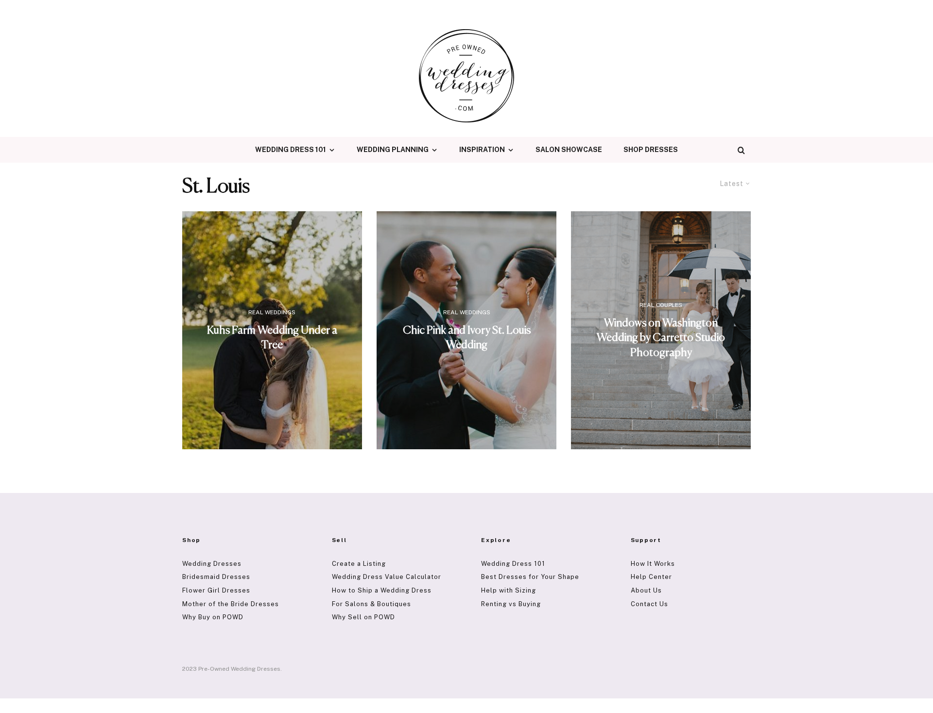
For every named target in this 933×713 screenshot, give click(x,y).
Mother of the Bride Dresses (230, 604)
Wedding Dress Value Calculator (386, 576)
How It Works (653, 563)
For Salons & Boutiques (371, 604)
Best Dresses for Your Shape (530, 576)
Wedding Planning (393, 149)
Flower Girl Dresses (216, 590)
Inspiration (482, 149)
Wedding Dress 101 (290, 149)
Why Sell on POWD (363, 617)
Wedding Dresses (212, 563)
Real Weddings (271, 312)
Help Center (651, 576)
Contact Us (649, 604)
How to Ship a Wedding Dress (382, 590)
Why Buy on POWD (212, 617)
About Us (646, 590)
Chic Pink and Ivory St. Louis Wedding (467, 338)
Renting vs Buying (511, 604)
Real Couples (660, 305)
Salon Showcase (569, 149)
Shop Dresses (650, 149)
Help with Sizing (508, 590)
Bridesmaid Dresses (216, 576)
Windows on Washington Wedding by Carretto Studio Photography (661, 338)
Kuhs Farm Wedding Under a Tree (272, 338)
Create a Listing (359, 563)
